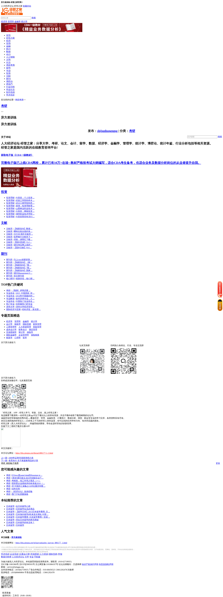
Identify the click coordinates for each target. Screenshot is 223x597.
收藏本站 (27, 6)
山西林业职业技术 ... (25, 208)
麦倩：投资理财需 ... (25, 206)
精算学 (9, 338)
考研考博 (10, 65)
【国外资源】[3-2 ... (23, 242)
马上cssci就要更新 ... (23, 259)
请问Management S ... (23, 273)
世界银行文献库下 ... (23, 237)
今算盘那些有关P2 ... (25, 217)
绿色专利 (16, 489)
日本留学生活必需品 (25, 509)
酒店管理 (33, 329)
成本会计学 (11, 329)
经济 (8, 41)
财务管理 (37, 324)
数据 (8, 51)
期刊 (8, 79)
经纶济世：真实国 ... (31, 309)
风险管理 (37, 327)
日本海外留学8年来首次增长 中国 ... (32, 514)
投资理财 (10, 198)
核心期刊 (10, 278)
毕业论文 (10, 89)
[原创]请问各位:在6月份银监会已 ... (27, 478)
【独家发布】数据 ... (23, 229)
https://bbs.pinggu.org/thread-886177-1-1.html (34, 453)
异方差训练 (16, 537)
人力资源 (44, 554)
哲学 (25, 338)
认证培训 (14, 554)
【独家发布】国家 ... (23, 270)
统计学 (24, 21)
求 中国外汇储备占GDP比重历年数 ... (28, 486)
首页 (8, 35)
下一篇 (4, 460)
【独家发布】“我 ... (22, 265)
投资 (8, 73)
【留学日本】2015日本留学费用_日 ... (33, 512)
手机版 (37, 557)
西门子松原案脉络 (20, 494)
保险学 (30, 332)
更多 (218, 463)
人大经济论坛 (18, 557)
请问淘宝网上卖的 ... (23, 245)
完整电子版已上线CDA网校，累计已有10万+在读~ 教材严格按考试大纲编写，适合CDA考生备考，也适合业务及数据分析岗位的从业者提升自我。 (101, 162)
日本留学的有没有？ (25, 522)
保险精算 (35, 335)
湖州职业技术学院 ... (25, 214)
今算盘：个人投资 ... (25, 198)
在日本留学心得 (23, 506)
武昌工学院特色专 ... (25, 200)
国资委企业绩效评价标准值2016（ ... (28, 483)
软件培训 (10, 92)
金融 (8, 46)
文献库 (9, 229)
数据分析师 (6, 557)
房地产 (9, 84)
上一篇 (4, 458)
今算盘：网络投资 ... (25, 211)
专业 (8, 70)
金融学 (17, 21)
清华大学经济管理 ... (25, 307)
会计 (8, 54)
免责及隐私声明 (106, 564)
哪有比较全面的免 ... (23, 231)
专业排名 (10, 293)
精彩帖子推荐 (10, 463)
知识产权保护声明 (90, 564)
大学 (8, 60)
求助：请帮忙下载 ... (23, 239)
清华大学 (10, 307)
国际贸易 (27, 324)
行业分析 (10, 87)
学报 (60, 554)
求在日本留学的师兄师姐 (27, 520)
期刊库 (9, 259)
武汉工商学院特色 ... (25, 203)
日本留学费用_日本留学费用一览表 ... (33, 517)
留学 (8, 68)
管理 (8, 43)
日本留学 (10, 506)
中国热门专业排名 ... (25, 301)
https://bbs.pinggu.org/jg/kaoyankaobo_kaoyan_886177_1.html (41, 543)
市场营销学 (11, 332)
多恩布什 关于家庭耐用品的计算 (23, 460)
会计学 (9, 324)
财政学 (17, 324)
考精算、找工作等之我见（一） (26, 481)
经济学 (4, 21)
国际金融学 (11, 335)
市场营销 (35, 554)
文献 (8, 76)
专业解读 (10, 298)
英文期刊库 (19, 276)
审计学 (22, 332)
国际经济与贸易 (13, 309)
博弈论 (9, 81)
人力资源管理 (25, 327)
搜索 (34, 18)
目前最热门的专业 (24, 304)
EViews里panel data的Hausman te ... (27, 475)
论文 (8, 62)
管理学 (11, 21)
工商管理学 (11, 327)
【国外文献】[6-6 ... (23, 247)
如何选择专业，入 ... (25, 298)
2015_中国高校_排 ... (25, 293)
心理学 (17, 338)
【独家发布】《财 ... (23, 262)
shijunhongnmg (107, 131)
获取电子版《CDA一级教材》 (17, 155)
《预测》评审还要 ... (21, 290)
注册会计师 (24, 554)
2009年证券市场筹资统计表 (21, 458)
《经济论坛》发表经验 (22, 491)
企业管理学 (24, 335)
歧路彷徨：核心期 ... (25, 278)
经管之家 (10, 38)
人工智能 (10, 57)
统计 (8, 49)
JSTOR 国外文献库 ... (23, 234)
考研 (132, 131)
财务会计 (23, 329)
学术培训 (10, 95)
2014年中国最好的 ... (25, 296)
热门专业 (10, 304)
